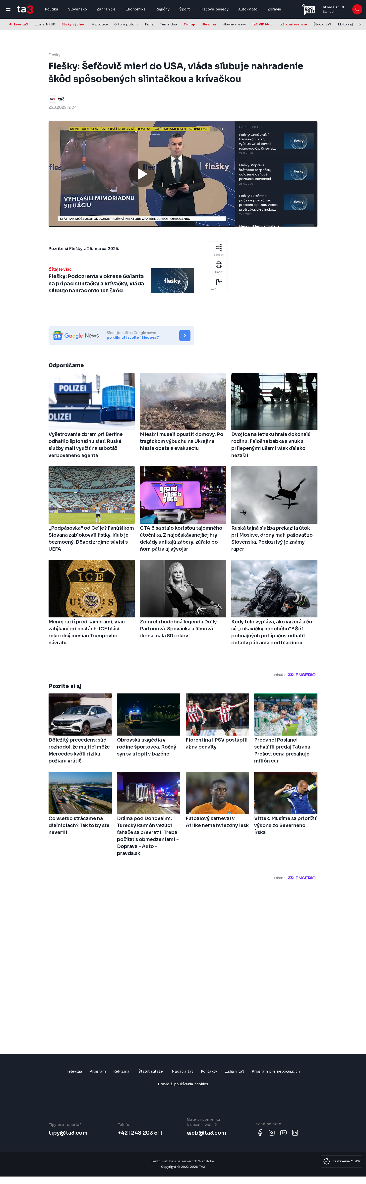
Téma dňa (168, 24)
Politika (51, 9)
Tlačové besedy (214, 9)
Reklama (121, 1071)
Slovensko (77, 9)
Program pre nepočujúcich (276, 1071)
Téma (149, 24)
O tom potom (126, 24)
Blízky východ (73, 24)
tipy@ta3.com (68, 1133)
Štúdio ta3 (322, 24)
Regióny (162, 9)
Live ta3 (21, 24)
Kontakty (209, 1071)
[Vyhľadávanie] (357, 9)
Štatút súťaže (150, 1071)
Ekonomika (135, 9)
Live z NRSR (45, 24)
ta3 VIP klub (262, 24)
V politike (100, 24)
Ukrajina (209, 24)
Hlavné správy (234, 24)
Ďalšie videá (250, 127)
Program (98, 1071)
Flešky (54, 54)
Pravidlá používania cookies (183, 1084)
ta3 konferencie (293, 24)
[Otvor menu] (8, 9)
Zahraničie (106, 9)
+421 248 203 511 (140, 1133)
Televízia (74, 1071)
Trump (189, 24)
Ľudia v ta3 (234, 1071)
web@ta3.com (206, 1133)
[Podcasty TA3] (308, 9)
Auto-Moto (247, 9)
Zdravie (274, 9)
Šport (184, 9)
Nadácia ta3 (182, 1071)
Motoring (345, 24)
